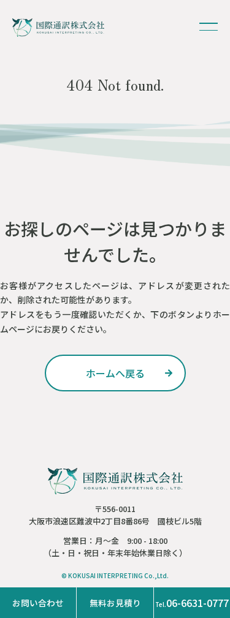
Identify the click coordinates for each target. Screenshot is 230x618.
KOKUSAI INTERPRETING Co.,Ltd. (118, 575)
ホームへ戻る (115, 373)
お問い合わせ (38, 603)
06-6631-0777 (192, 602)
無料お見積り (115, 603)
